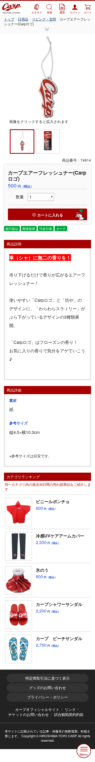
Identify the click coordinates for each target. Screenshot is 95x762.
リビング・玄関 (44, 19)
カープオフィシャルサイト (37, 709)
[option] (47, 76)
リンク (70, 709)
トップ (9, 19)
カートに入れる (50, 214)
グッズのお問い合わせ (47, 687)
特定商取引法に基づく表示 (47, 678)
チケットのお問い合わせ (28, 714)
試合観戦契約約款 (69, 714)
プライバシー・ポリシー (47, 697)
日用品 (23, 19)
